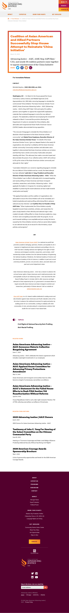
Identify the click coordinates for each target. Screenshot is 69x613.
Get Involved (56, 14)
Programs (34, 484)
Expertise (22, 14)
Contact (34, 491)
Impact (10, 14)
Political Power (34, 505)
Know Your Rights (39, 14)
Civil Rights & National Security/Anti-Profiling (35, 324)
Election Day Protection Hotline (34, 513)
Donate (63, 5)
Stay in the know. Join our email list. (32, 584)
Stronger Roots (34, 500)
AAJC (22, 595)
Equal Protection (34, 502)
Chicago (28, 595)
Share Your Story (34, 530)
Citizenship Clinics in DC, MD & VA (34, 516)
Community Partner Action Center (34, 527)
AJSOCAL (36, 595)
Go (46, 587)
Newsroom (34, 487)
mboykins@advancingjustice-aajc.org (24, 90)
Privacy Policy (29, 602)
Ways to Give (34, 535)
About (34, 478)
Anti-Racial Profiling (25, 327)
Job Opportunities (34, 532)
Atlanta (43, 595)
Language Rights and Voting (34, 518)
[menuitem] (10, 14)
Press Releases (15, 18)
